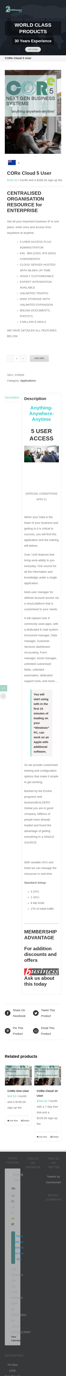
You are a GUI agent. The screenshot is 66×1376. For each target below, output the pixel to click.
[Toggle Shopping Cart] (36, 9)
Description (12, 397)
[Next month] (22, 1174)
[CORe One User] (18, 1075)
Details (26, 1121)
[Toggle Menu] (59, 9)
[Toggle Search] (48, 8)
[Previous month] (11, 1174)
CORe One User (18, 1091)
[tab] (12, 397)
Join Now (39, 358)
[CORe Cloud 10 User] (47, 1075)
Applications (28, 380)
